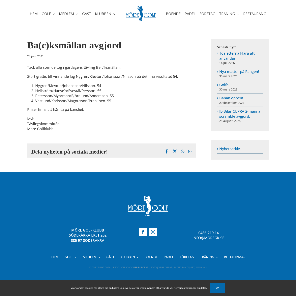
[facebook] (143, 232)
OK (217, 288)
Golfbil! (225, 84)
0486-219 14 (208, 232)
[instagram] (153, 232)
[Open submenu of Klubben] (137, 257)
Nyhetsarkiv (229, 148)
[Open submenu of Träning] (216, 257)
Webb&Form (140, 267)
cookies (89, 288)
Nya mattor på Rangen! (239, 71)
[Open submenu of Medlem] (98, 257)
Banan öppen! (231, 98)
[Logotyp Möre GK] (148, 197)
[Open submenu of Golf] (75, 257)
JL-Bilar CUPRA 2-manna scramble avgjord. (239, 114)
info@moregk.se (208, 237)
